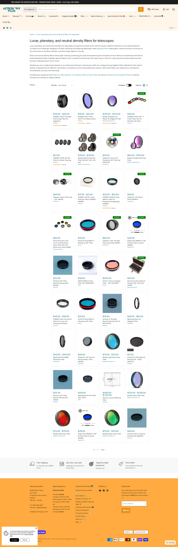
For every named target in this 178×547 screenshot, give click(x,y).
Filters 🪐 (84, 16)
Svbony (55, 123)
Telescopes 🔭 (17, 16)
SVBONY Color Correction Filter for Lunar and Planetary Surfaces (62, 321)
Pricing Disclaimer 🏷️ (83, 513)
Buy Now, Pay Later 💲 (83, 499)
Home (32, 34)
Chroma (105, 402)
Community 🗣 (158, 16)
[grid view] (143, 85)
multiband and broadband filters (118, 75)
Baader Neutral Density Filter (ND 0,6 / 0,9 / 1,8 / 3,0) (87, 160)
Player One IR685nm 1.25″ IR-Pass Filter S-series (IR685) (136, 243)
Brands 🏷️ (6, 16)
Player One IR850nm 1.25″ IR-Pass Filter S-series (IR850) (87, 436)
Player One (130, 247)
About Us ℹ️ (80, 519)
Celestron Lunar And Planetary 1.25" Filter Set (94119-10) (111, 160)
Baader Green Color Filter (112, 434)
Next (103, 450)
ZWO (79, 285)
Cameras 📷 (30, 16)
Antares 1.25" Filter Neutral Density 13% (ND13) (60, 397)
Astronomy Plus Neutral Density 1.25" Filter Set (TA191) (136, 283)
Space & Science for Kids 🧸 (116, 16)
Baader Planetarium (109, 121)
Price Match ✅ (81, 496)
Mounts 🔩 (41, 16)
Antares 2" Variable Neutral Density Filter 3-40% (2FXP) (111, 321)
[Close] (36, 528)
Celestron (106, 164)
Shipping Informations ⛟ (85, 507)
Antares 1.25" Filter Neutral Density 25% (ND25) (60, 283)
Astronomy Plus (58, 249)
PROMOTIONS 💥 (144, 16)
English (171, 28)
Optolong (130, 323)
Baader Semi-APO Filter (136, 395)
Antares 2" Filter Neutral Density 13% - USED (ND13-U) (136, 359)
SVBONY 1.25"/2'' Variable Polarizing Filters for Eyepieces (62, 119)
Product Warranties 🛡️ (83, 510)
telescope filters (103, 48)
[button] (166, 9)
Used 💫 (132, 16)
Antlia (79, 245)
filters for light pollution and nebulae (67, 75)
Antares (55, 287)
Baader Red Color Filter (61, 434)
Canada (140, 532)
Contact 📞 (6, 22)
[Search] (141, 9)
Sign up (126, 510)
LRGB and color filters (90, 75)
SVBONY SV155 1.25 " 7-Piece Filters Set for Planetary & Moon (135, 119)
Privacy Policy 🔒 (81, 516)
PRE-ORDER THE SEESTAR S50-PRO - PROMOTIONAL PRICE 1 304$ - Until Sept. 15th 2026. (41, 2)
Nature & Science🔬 (97, 16)
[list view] (146, 85)
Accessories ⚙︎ (53, 16)
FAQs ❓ (78, 522)
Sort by (54, 85)
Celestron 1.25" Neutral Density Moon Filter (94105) (86, 359)
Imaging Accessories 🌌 (69, 16)
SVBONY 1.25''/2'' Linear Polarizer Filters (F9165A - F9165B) (87, 199)
